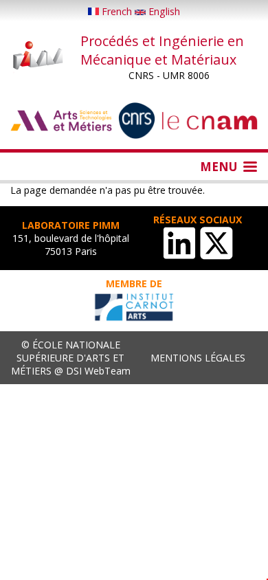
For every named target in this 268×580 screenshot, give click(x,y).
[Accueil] (38, 56)
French (117, 11)
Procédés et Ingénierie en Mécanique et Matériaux (162, 50)
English (163, 11)
